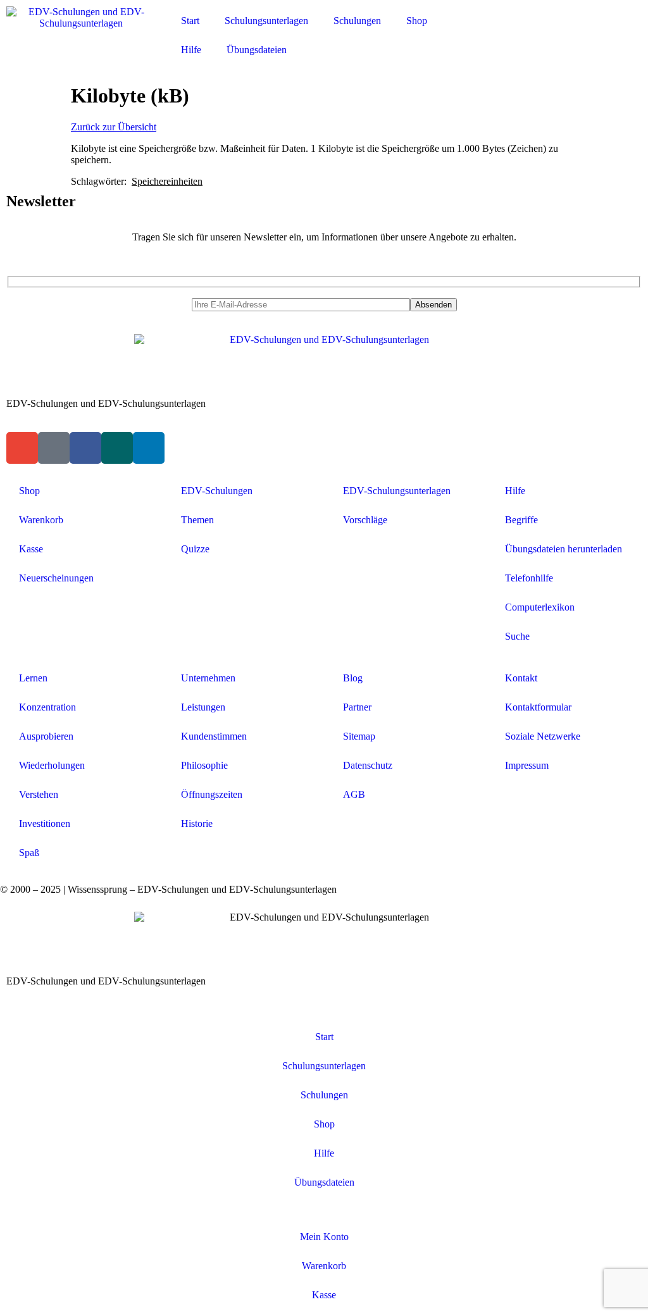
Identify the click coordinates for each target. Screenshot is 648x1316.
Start (190, 20)
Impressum (527, 765)
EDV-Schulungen (216, 490)
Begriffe (521, 519)
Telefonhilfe (529, 578)
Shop (416, 20)
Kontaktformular (538, 707)
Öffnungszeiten (211, 794)
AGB (354, 794)
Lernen (33, 678)
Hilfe (191, 49)
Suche (517, 636)
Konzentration (47, 707)
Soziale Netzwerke (542, 736)
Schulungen (357, 20)
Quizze (195, 548)
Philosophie (204, 765)
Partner (357, 707)
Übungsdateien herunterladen (563, 548)
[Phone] (54, 448)
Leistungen (203, 707)
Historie (197, 823)
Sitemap (359, 736)
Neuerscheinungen (56, 578)
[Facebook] (85, 448)
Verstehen (38, 794)
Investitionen (44, 823)
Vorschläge (365, 519)
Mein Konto (324, 1236)
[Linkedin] (149, 448)
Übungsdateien (257, 49)
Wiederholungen (52, 765)
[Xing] (117, 448)
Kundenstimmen (214, 736)
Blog (353, 678)
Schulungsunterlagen (266, 20)
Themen (197, 519)
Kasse (31, 548)
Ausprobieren (46, 736)
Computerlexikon (540, 607)
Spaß (29, 852)
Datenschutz (367, 765)
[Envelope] (22, 448)
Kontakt (521, 678)
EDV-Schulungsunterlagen (397, 490)
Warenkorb (41, 519)
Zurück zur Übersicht (113, 126)
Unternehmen (208, 678)
